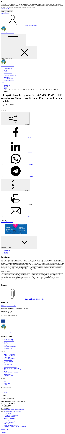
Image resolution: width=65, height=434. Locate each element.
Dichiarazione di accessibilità (11, 425)
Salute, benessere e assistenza (11, 372)
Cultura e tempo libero (9, 355)
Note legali (6, 423)
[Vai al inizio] (1, 318)
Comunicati (7, 383)
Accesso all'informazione (10, 75)
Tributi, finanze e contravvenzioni (12, 370)
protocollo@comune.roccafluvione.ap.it (14, 409)
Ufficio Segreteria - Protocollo (8, 306)
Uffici (5, 342)
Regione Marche (5, 13)
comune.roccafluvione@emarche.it (12, 411)
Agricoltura (7, 77)
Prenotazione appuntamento (11, 415)
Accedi (2, 82)
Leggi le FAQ (7, 413)
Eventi (5, 392)
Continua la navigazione (6, 11)
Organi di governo (8, 339)
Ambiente (6, 371)
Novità (5, 87)
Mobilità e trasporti (8, 364)
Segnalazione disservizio (10, 416)
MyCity (4, 432)
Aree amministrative (9, 341)
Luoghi (5, 391)
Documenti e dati (8, 348)
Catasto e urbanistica (9, 361)
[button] (8, 68)
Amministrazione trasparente (11, 420)
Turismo (6, 363)
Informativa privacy (9, 422)
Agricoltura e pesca (8, 375)
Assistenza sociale (8, 78)
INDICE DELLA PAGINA (7, 247)
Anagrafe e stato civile (9, 354)
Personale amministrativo (10, 346)
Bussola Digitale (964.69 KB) (34, 299)
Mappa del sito (4, 429)
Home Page (7, 85)
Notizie (5, 381)
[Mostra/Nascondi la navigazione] (13, 40)
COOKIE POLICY (6, 8)
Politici (5, 345)
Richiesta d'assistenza (9, 418)
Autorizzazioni (7, 374)
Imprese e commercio (9, 358)
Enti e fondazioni (8, 343)
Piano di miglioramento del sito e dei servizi (15, 426)
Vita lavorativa (7, 357)
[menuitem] (18, 138)
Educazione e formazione (10, 367)
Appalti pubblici (8, 360)
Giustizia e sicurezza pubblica (11, 368)
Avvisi (5, 88)
